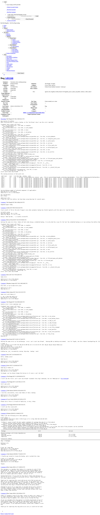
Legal (7, 69)
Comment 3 (3, 219)
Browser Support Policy (12, 60)
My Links (6, 32)
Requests (8, 35)
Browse (8, 34)
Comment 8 (3, 339)
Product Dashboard (10, 53)
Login (5, 1)
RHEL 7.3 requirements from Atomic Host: (34, 112)
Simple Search (9, 29)
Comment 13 (4, 390)
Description (3, 119)
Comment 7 (3, 302)
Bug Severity (15, 50)
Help (5, 54)
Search (5, 28)
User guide (8, 65)
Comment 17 (4, 454)
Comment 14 (4, 399)
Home (5, 25)
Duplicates (14, 43)
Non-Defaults (15, 52)
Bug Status (14, 49)
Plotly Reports (13, 47)
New (5, 26)
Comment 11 (4, 376)
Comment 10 (4, 365)
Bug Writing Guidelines (11, 57)
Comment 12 (4, 381)
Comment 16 (4, 413)
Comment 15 (4, 404)
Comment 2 (3, 207)
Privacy (2, 513)
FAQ (7, 62)
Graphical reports (16, 42)
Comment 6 (3, 292)
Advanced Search (10, 31)
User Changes (15, 46)
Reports (8, 36)
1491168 (9, 78)
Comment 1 (3, 202)
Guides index (9, 64)
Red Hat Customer (11, 12)
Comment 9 (3, 354)
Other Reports (13, 45)
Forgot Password (11, 17)
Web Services (9, 66)
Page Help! (9, 56)
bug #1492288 (64, 378)
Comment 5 (3, 283)
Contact (8, 68)
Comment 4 (3, 274)
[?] (4, 74)
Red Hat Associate (11, 9)
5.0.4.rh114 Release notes (12, 61)
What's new (9, 58)
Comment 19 (4, 493)
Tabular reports (15, 41)
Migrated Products (10, 70)
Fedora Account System (12, 7)
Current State (13, 38)
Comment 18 (4, 467)
